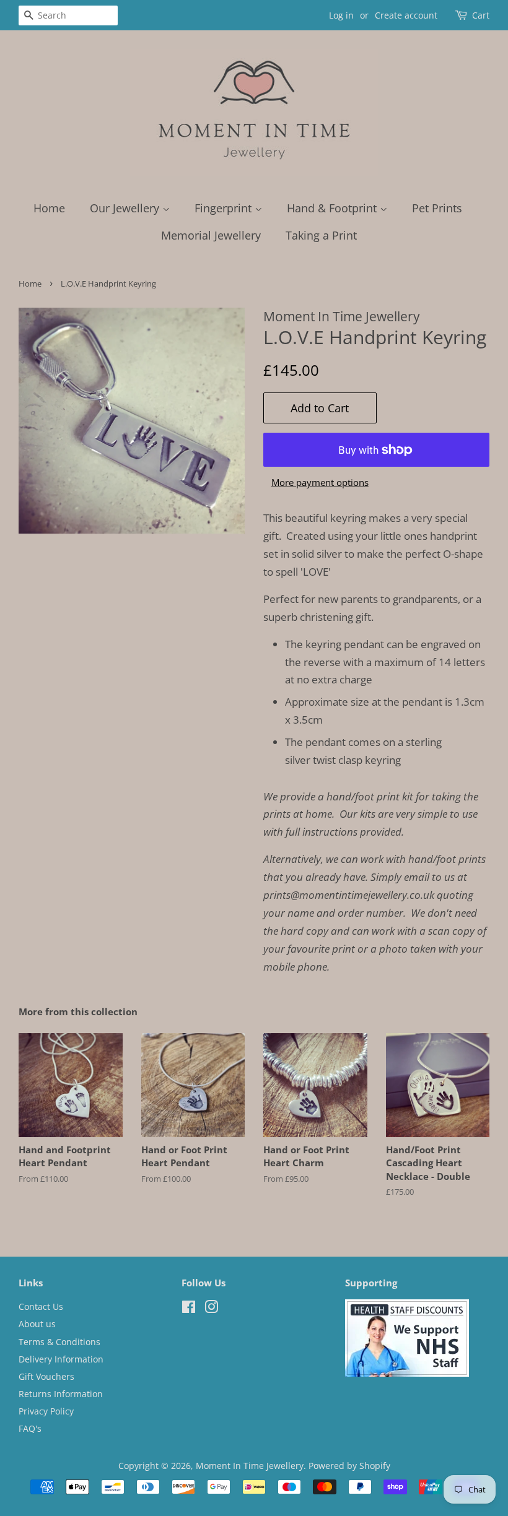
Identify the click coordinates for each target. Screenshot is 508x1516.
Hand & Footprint (333, 208)
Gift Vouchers (46, 1376)
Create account (406, 15)
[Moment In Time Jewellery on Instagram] (211, 1309)
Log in (341, 15)
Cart (480, 15)
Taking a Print (321, 235)
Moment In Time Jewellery (250, 1465)
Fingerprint (225, 208)
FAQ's (30, 1428)
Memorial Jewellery (211, 235)
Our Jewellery (126, 208)
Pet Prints (437, 208)
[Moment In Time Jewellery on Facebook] (189, 1309)
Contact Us (41, 1306)
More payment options (320, 482)
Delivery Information (61, 1359)
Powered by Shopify (349, 1465)
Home (49, 208)
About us (37, 1324)
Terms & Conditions (59, 1342)
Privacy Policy (46, 1411)
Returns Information (61, 1394)
